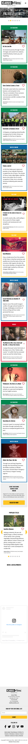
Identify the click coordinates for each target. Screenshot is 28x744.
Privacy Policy (16, 741)
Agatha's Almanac (9, 529)
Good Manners (7, 254)
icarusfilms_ (13, 640)
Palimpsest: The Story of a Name (12, 384)
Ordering (7, 735)
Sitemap (10, 741)
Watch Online (7, 732)
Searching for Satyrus (9, 421)
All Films (20, 732)
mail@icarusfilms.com (14, 703)
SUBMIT (14, 717)
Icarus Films (5, 640)
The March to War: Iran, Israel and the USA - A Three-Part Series (12, 344)
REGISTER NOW (14, 502)
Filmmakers (12, 734)
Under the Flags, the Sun (10, 460)
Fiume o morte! (7, 166)
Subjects (17, 734)
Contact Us (12, 735)
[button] (8, 20)
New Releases (14, 732)
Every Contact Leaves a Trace (11, 85)
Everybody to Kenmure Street (11, 129)
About (21, 734)
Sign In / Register (19, 735)
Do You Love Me (7, 46)
